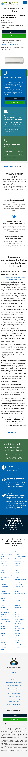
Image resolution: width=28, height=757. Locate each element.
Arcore (2, 605)
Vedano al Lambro (20, 645)
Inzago (3, 573)
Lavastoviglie (9, 278)
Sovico (3, 642)
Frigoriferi (15, 278)
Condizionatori (22, 278)
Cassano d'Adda (19, 561)
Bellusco (3, 607)
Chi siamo (14, 670)
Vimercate (4, 649)
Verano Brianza (5, 647)
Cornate (3, 626)
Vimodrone (4, 566)
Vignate (17, 573)
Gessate (17, 577)
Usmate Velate (5, 645)
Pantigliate (4, 584)
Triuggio (17, 642)
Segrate (3, 556)
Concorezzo (4, 624)
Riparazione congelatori (14, 688)
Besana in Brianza (5, 610)
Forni (2, 279)
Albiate (17, 603)
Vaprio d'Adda (5, 577)
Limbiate (17, 631)
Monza (17, 635)
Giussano (3, 628)
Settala (3, 582)
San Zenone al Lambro (21, 589)
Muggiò (3, 638)
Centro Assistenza (7, 166)
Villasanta (17, 647)
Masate (3, 598)
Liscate (17, 591)
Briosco (17, 612)
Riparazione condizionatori (14, 685)
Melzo (2, 563)
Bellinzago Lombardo (20, 593)
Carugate (17, 566)
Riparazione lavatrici (14, 702)
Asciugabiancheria (16, 279)
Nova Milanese (19, 638)
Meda (2, 635)
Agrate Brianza (5, 603)
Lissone (3, 633)
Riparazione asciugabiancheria (14, 682)
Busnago (17, 614)
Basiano (3, 596)
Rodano (3, 589)
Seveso (17, 640)
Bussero (3, 579)
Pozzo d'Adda (18, 584)
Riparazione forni (14, 691)
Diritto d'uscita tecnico (10, 157)
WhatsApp (15, 36)
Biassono (17, 610)
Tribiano (17, 596)
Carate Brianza (5, 617)
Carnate (17, 617)
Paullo (16, 570)
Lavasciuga (12, 281)
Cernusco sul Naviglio (20, 556)
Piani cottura (7, 279)
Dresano (3, 600)
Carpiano (3, 591)
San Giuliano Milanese (7, 554)
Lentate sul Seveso (20, 628)
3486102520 (15, 32)
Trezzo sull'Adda (5, 570)
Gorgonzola (4, 561)
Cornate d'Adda (19, 624)
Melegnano (18, 563)
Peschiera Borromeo (20, 559)
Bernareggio (18, 607)
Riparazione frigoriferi (14, 693)
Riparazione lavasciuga (14, 696)
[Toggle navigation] (25, 2)
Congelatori (4, 281)
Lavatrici (3, 278)
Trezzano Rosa (19, 586)
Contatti (14, 672)
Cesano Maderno (5, 621)
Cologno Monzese (20, 552)
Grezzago (17, 598)
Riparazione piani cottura (14, 704)
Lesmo (2, 631)
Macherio (17, 633)
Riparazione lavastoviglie (14, 699)
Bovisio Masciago (5, 612)
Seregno (3, 640)
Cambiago (18, 582)
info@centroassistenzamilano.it (15, 724)
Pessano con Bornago (7, 575)
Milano (15, 166)
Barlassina (17, 605)
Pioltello (17, 554)
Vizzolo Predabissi (5, 593)
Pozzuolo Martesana (20, 579)
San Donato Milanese (6, 559)
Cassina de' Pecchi (6, 568)
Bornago (17, 575)
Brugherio (3, 614)
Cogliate (17, 621)
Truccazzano (4, 586)
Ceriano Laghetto (19, 619)
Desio (16, 626)
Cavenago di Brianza (6, 619)
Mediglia (17, 568)
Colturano (17, 600)
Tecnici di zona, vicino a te (9, 44)
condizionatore (14, 433)
